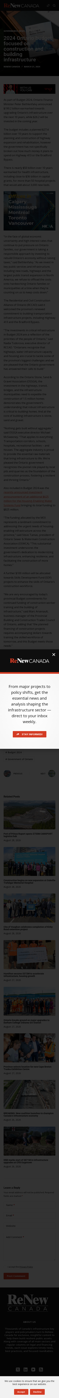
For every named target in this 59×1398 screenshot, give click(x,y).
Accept (21, 1391)
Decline (37, 1391)
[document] (29, 699)
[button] (54, 655)
